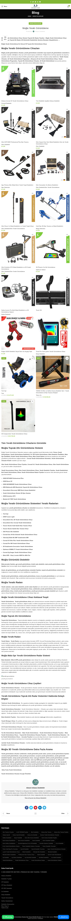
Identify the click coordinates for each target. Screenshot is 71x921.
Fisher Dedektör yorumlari (49, 846)
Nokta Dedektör (6, 314)
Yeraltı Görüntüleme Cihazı (22, 860)
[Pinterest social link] (35, 2)
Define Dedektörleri (7, 901)
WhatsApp (8, 917)
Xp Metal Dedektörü (44, 857)
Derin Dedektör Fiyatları (49, 840)
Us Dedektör (5, 891)
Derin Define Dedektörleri (9, 843)
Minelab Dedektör (52, 852)
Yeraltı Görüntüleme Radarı (38, 860)
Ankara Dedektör (6, 875)
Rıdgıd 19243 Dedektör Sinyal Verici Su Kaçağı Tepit (16, 351)
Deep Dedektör (40, 354)
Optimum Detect (40, 269)
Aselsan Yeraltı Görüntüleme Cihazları (49, 835)
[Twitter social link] (33, 2)
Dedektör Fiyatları (6, 879)
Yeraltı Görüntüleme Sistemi (54, 860)
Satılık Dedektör (41, 854)
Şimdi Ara (64, 917)
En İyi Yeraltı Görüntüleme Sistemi (11, 846)
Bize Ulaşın (4, 906)
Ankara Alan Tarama (46, 832)
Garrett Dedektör (24, 849)
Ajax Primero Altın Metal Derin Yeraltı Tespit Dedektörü (17, 185)
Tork (2, 393)
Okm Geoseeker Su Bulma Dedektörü (47, 185)
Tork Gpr (3, 391)
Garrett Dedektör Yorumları (38, 849)
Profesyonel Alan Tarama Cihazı (26, 854)
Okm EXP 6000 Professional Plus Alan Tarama (14, 142)
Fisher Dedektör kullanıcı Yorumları (31, 846)
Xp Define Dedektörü (16, 857)
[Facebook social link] (31, 2)
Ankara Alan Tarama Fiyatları (61, 832)
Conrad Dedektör (6, 103)
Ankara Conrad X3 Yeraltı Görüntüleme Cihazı (14, 101)
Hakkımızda (4, 907)
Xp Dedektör (6, 857)
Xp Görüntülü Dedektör (30, 857)
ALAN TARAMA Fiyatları (22, 832)
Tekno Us (38, 395)
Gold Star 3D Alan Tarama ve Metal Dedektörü (49, 226)
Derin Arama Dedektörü (24, 840)
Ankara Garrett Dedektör (18, 835)
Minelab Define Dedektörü (9, 854)
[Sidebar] (2, 278)
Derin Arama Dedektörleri (9, 840)
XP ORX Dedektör (6, 888)
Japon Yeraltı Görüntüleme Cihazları (56, 849)
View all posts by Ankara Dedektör (35, 798)
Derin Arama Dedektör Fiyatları (49, 837)
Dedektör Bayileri (38, 16)
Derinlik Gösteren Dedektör (46, 843)
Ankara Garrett (6, 835)
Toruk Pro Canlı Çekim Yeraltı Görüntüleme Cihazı (50, 351)
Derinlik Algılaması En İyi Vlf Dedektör (27, 843)
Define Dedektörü (7, 837)
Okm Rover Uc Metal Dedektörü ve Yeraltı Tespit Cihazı (17, 226)
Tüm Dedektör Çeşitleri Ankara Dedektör (48, 101)
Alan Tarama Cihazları (8, 832)
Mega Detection (40, 228)
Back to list (35, 813)
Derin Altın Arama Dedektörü (32, 837)
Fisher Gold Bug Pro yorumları (10, 849)
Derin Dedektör (36, 840)
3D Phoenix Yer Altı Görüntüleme (45, 267)
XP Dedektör (5, 882)
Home (29, 16)
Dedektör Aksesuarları (7, 904)
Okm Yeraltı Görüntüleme (51, 187)
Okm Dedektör (5, 144)
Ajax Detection (5, 187)
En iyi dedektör (59, 843)
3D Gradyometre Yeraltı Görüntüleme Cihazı (14, 434)
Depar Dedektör (18, 837)
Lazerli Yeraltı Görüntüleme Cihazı (11, 852)
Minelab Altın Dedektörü (39, 852)
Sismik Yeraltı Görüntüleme (54, 854)
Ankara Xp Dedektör (32, 835)
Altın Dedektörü (35, 832)
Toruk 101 (39, 310)
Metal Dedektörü (26, 852)
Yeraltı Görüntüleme (8, 860)
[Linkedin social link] (38, 2)
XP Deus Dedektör (6, 885)
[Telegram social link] (40, 2)
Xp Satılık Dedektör (56, 857)
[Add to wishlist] (32, 68)
